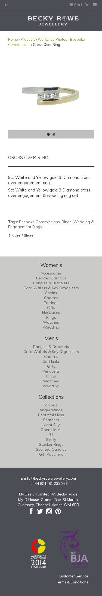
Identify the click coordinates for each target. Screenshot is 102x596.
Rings (67, 221)
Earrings (51, 302)
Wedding (51, 327)
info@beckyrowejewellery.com (50, 478)
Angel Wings (51, 410)
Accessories (51, 273)
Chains (51, 292)
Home (13, 39)
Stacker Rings (51, 444)
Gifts (51, 307)
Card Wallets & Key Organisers (51, 287)
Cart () (80, 4)
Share (28, 235)
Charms (51, 297)
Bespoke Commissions (39, 221)
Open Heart (51, 429)
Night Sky (51, 424)
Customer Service (73, 576)
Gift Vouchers (51, 454)
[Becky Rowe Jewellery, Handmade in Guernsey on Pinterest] (58, 511)
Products (27, 39)
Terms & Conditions (72, 582)
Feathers (51, 419)
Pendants (51, 371)
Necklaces (51, 312)
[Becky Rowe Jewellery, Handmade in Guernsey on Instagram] (49, 511)
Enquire (14, 235)
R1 (51, 434)
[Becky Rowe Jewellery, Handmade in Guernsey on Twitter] (40, 511)
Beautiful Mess (51, 414)
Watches (51, 322)
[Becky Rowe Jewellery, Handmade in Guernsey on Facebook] (31, 511)
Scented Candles (51, 449)
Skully (51, 439)
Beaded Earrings (51, 278)
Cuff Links (51, 361)
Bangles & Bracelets (51, 283)
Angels (51, 405)
